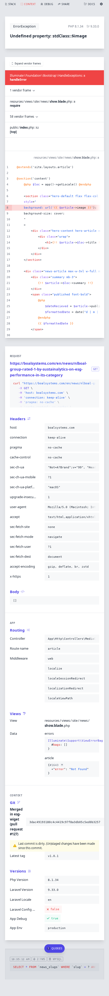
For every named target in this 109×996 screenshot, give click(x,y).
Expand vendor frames (28, 63)
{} (72, 745)
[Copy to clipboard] (94, 383)
